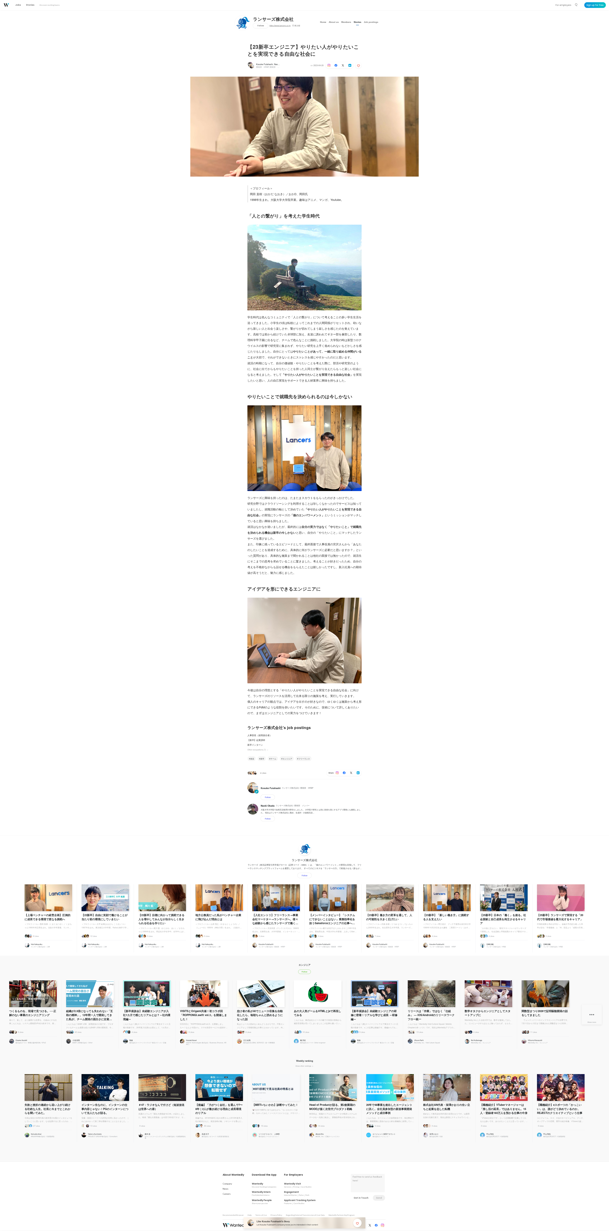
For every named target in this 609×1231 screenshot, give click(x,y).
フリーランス (304, 758)
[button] (233, 1175)
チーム (273, 758)
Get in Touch (361, 1197)
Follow (260, 25)
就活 (252, 758)
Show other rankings (303, 1066)
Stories (357, 22)
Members (346, 22)
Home (323, 22)
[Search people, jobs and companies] (576, 5)
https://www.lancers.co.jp (280, 26)
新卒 (262, 758)
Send (379, 1197)
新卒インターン (255, 744)
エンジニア (287, 758)
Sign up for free (595, 5)
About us (334, 22)
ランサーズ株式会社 (273, 19)
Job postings (371, 22)
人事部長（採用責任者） (259, 735)
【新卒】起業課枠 (256, 740)
